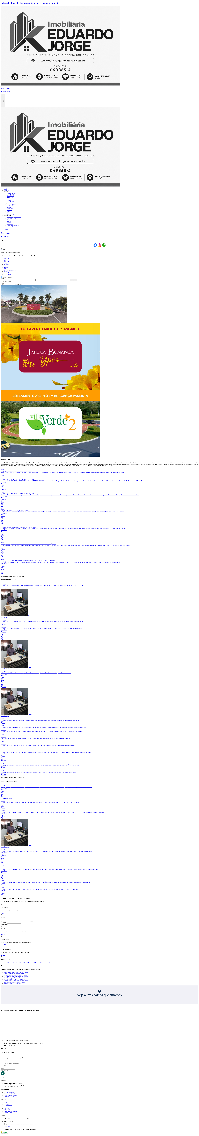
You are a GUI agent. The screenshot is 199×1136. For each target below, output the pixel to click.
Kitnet (8, 211)
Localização (7, 274)
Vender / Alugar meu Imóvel (14, 217)
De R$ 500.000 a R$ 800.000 (31, 962)
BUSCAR (74, 280)
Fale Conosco (8, 1126)
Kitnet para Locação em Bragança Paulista (14, 982)
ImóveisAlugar (6, 265)
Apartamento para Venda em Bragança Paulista (15, 979)
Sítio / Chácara (10, 198)
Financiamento (10, 219)
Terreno (9, 200)
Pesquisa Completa (11, 218)
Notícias (9, 221)
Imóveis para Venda (9, 1092)
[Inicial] (60, 186)
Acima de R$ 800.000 (44, 962)
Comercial (9, 210)
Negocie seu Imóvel (10, 270)
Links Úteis (10, 224)
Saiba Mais (3, 944)
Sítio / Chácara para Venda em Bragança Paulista (16, 978)
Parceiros (9, 222)
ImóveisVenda (6, 262)
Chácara (9, 212)
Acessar (3, 913)
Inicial (5, 189)
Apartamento (10, 197)
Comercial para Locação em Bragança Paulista (15, 975)
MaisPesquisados (7, 272)
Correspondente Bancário (13, 225)
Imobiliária (6, 190)
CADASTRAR (4, 924)
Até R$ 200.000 (5, 962)
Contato (6, 229)
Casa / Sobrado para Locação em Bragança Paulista (16, 976)
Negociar (3, 955)
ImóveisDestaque (6, 259)
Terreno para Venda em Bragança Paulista (14, 973)
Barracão (9, 207)
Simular (2, 934)
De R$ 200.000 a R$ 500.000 (16, 962)
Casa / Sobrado (10, 194)
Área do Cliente (11, 226)
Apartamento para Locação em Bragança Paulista (16, 980)
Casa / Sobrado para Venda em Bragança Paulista (16, 972)
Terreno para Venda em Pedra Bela (12, 983)
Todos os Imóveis (11, 193)
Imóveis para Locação (9, 1094)
